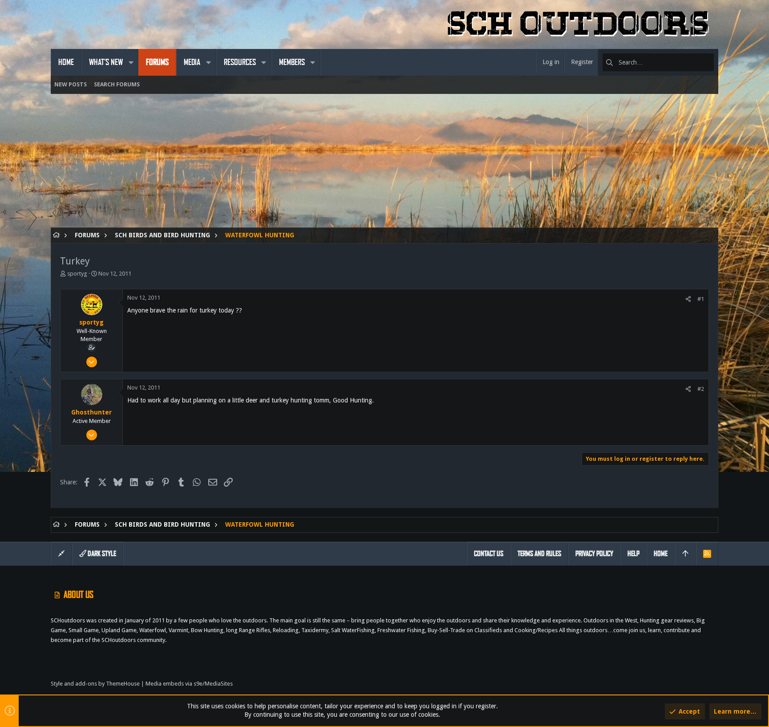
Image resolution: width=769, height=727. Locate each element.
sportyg (77, 273)
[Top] (685, 554)
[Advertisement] (318, 165)
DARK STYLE (101, 553)
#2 (700, 389)
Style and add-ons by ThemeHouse (95, 683)
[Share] (688, 299)
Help (633, 553)
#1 (700, 299)
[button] (131, 62)
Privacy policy (594, 553)
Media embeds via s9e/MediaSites (189, 683)
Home (661, 553)
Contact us (488, 553)
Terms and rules (539, 553)
